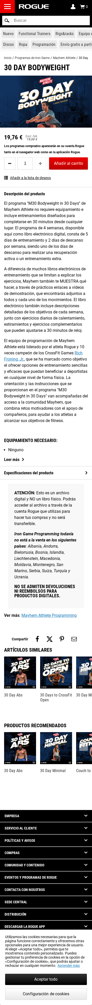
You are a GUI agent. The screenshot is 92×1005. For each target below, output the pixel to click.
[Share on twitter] (50, 639)
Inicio (8, 58)
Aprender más (68, 965)
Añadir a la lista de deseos (30, 178)
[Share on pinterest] (62, 639)
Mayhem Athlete (64, 58)
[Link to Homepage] (34, 6)
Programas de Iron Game (32, 58)
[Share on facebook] (37, 639)
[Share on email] (74, 639)
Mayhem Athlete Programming (49, 615)
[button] (7, 20)
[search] (46, 20)
